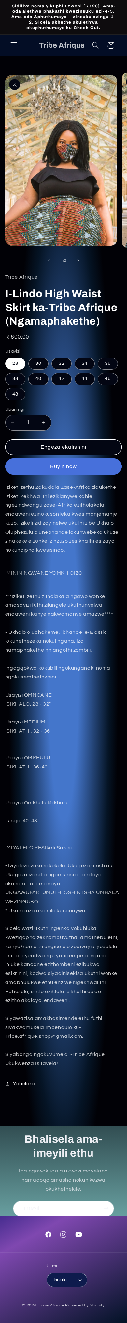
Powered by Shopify (85, 1305)
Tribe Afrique (51, 1305)
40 (38, 378)
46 (108, 378)
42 (61, 378)
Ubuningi (14, 409)
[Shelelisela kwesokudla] (78, 260)
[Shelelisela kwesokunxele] (49, 260)
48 (15, 394)
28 (15, 363)
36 (108, 363)
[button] (13, 45)
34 (85, 363)
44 (85, 378)
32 (61, 363)
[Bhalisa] (106, 1208)
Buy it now (63, 466)
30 (38, 363)
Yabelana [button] (24, 1084)
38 (15, 378)
